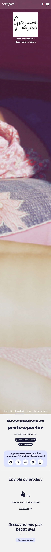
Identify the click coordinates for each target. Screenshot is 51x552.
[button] (43, 4)
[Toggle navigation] (48, 4)
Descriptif (7, 411)
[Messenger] (33, 462)
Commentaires (41, 411)
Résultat (19, 411)
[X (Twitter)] (18, 462)
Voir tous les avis (25, 540)
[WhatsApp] (25, 462)
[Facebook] (10, 462)
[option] (7, 411)
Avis (29, 411)
